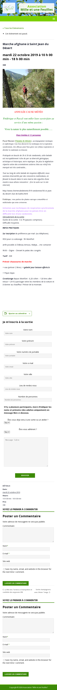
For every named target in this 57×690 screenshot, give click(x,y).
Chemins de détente (23, 140)
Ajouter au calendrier (18, 313)
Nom (5, 546)
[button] (53, 18)
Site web (6, 561)
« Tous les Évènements (13, 28)
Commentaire (8, 526)
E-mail (5, 553)
